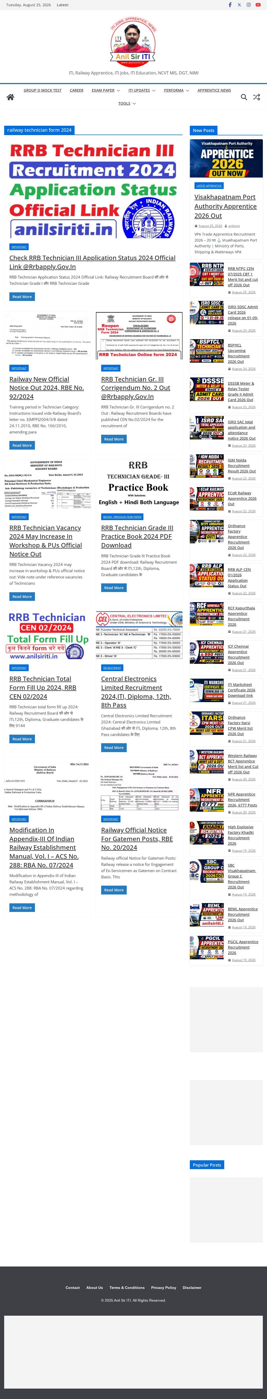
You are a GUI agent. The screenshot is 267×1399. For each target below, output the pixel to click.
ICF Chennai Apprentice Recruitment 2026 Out (239, 654)
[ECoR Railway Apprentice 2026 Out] (207, 502)
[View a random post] (256, 97)
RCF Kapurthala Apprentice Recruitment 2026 (241, 616)
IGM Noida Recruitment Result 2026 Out (242, 466)
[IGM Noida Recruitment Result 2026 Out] (207, 469)
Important (19, 247)
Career (76, 90)
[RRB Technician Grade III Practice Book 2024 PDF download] (139, 484)
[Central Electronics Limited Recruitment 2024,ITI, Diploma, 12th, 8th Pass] (139, 635)
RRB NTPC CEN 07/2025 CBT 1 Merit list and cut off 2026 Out (243, 276)
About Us (94, 1287)
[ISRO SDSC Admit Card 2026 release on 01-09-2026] (207, 318)
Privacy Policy (163, 1287)
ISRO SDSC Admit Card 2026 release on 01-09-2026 (243, 315)
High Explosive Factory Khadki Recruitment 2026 (241, 835)
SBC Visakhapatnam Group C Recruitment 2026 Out (242, 876)
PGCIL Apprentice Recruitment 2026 (243, 947)
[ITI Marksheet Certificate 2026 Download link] (207, 693)
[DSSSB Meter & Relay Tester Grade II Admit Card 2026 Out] (207, 395)
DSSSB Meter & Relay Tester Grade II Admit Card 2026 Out (241, 391)
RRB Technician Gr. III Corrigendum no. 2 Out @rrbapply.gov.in (135, 388)
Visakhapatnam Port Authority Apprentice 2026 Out (226, 206)
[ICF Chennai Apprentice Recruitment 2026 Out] (207, 658)
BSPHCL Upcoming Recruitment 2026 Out (239, 353)
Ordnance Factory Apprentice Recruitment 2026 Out (239, 536)
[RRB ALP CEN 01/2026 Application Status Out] (207, 581)
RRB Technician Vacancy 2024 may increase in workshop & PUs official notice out (45, 540)
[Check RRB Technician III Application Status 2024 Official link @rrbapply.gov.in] (93, 188)
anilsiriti (234, 226)
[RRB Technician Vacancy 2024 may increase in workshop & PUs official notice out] (47, 484)
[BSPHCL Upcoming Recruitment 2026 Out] (207, 356)
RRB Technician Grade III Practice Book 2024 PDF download (137, 536)
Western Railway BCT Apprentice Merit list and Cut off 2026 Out (243, 763)
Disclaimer (192, 1287)
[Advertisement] (226, 1019)
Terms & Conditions (127, 1287)
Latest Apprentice (209, 185)
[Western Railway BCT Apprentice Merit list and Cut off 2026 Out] (207, 767)
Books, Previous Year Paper (122, 517)
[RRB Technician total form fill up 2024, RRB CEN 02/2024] (47, 635)
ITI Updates (139, 90)
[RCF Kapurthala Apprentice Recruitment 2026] (207, 619)
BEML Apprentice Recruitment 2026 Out (243, 914)
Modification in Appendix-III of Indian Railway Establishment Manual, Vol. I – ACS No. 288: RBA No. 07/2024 (44, 847)
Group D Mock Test (43, 90)
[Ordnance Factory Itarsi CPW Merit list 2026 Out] (207, 729)
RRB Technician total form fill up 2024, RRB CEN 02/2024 (42, 687)
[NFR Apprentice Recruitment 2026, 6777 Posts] (207, 803)
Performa (174, 90)
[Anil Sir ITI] (10, 97)
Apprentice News (214, 90)
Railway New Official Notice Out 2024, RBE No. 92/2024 (46, 388)
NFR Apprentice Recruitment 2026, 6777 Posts (242, 800)
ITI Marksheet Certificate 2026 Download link (241, 690)
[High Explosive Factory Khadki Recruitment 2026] (207, 838)
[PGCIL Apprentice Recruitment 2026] (207, 951)
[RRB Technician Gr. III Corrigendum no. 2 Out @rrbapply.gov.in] (139, 335)
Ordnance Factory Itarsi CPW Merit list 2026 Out (240, 725)
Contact (73, 1287)
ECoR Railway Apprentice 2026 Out (242, 498)
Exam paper (103, 90)
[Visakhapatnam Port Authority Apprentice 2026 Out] (226, 158)
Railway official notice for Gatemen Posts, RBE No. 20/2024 (137, 838)
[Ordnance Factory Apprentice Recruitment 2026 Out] (207, 540)
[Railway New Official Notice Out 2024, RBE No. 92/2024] (47, 335)
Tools (124, 103)
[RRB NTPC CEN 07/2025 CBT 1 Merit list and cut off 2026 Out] (207, 280)
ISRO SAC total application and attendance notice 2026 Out (242, 430)
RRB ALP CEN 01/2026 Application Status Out (239, 577)
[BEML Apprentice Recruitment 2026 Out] (207, 918)
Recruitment (112, 668)
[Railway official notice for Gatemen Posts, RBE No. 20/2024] (139, 786)
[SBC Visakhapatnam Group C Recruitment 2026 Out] (207, 879)
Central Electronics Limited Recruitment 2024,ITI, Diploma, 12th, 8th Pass (136, 691)
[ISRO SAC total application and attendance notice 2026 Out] (207, 433)
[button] (117, 90)
